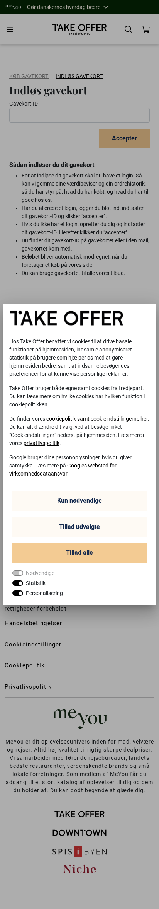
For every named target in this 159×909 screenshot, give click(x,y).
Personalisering (44, 593)
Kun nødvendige (79, 500)
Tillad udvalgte (79, 526)
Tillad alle (79, 552)
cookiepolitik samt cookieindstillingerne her (97, 419)
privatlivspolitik (41, 443)
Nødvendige (40, 573)
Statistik (36, 583)
